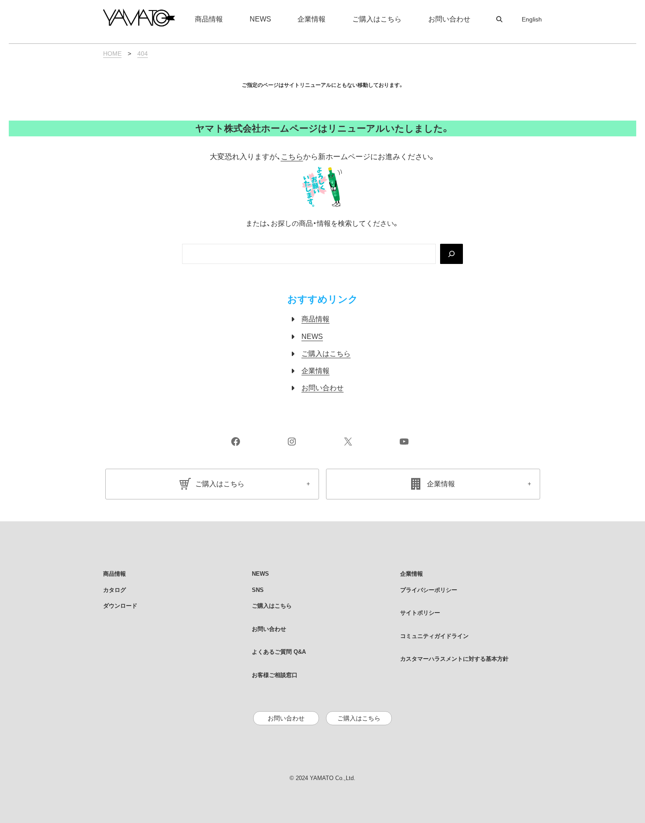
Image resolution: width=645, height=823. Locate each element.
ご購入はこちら (326, 353)
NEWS (312, 336)
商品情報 (315, 319)
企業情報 (315, 370)
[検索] (451, 254)
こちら (292, 157)
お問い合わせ (322, 388)
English (532, 19)
